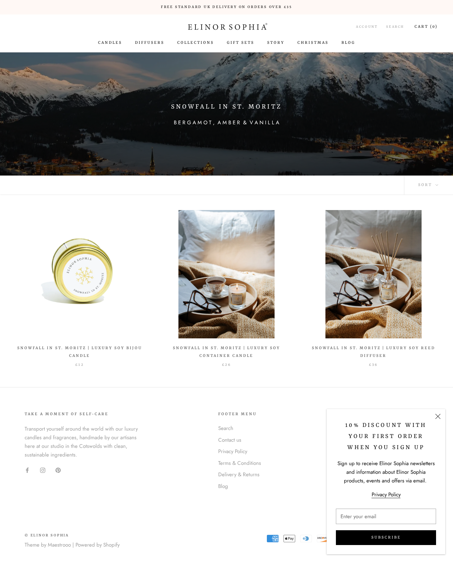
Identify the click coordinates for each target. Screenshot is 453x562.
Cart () (426, 26)
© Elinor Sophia (47, 535)
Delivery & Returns (238, 474)
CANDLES (110, 42)
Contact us (229, 440)
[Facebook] (27, 469)
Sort (426, 185)
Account (366, 27)
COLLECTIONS (195, 42)
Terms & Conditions (239, 463)
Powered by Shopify (98, 544)
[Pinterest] (58, 469)
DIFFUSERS (149, 42)
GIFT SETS (240, 42)
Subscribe (386, 537)
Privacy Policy (386, 494)
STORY (275, 42)
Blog (223, 486)
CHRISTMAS (313, 42)
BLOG (348, 42)
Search (395, 27)
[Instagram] (42, 469)
